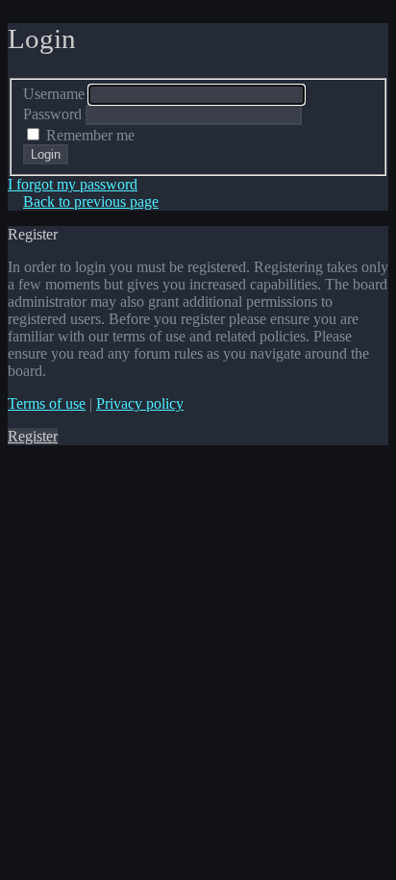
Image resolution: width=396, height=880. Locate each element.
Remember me (88, 135)
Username (54, 94)
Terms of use (47, 403)
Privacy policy (140, 403)
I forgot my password (72, 184)
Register (33, 436)
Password (52, 114)
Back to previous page (91, 201)
